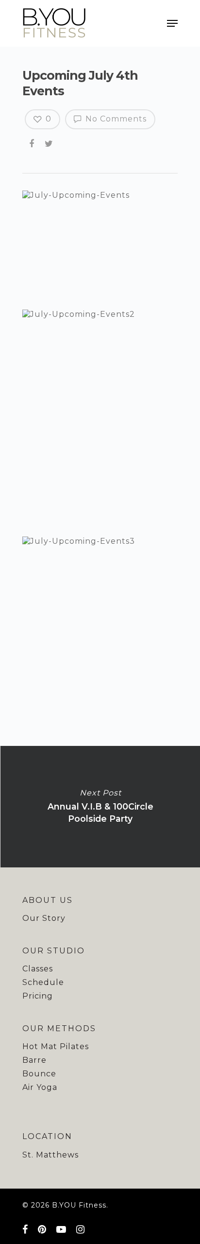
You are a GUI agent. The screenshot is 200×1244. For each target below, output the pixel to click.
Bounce (39, 1073)
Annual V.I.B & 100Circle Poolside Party (100, 806)
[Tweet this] (49, 144)
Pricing (37, 996)
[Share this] (32, 144)
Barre (34, 1060)
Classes (37, 968)
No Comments (115, 118)
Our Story (44, 918)
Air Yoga (39, 1087)
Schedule (43, 982)
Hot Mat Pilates (55, 1046)
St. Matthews (50, 1154)
